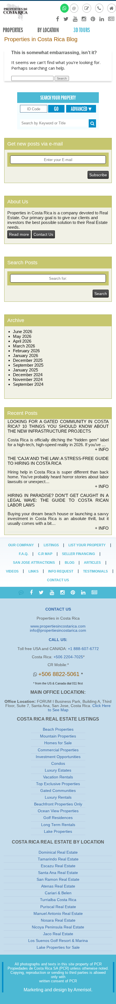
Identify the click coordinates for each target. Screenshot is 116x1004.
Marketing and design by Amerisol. (58, 989)
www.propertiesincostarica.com (58, 626)
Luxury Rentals (58, 797)
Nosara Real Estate (58, 920)
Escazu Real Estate (58, 866)
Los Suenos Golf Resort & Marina (58, 941)
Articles (92, 563)
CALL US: (58, 640)
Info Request (60, 571)
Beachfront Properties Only (58, 804)
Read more (19, 234)
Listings (51, 545)
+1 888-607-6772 (83, 649)
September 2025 (28, 365)
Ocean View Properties (58, 811)
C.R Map (45, 554)
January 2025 (25, 369)
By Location (48, 30)
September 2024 (28, 384)
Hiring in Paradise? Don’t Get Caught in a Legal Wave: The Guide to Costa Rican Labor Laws (58, 500)
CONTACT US (58, 609)
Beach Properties (58, 729)
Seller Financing (78, 554)
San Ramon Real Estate (58, 879)
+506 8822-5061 (59, 674)
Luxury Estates (58, 770)
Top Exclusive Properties (58, 784)
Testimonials (95, 571)
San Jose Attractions (34, 563)
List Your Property (87, 545)
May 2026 (22, 336)
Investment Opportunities (58, 757)
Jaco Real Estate (58, 934)
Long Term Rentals (58, 825)
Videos (12, 571)
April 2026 (22, 341)
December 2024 (28, 374)
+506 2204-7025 (68, 657)
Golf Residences (58, 818)
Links (33, 571)
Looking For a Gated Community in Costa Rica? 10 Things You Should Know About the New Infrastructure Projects (58, 426)
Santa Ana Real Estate (58, 873)
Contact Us (43, 234)
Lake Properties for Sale (58, 947)
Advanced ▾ (81, 109)
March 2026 (24, 346)
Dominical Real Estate (58, 852)
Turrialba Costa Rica (58, 900)
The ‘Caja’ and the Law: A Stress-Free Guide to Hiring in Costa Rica (58, 461)
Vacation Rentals (58, 777)
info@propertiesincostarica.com (58, 630)
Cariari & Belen (58, 893)
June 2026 (22, 331)
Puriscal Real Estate (58, 907)
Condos (58, 763)
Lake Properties (58, 831)
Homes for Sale (58, 743)
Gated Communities (58, 791)
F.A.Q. (23, 554)
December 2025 (28, 360)
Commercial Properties (58, 750)
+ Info (102, 449)
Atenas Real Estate (58, 886)
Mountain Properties (58, 736)
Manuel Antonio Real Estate (58, 913)
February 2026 (26, 350)
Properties (13, 30)
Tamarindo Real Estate (58, 859)
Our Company (21, 545)
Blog (69, 563)
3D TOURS (81, 30)
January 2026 (25, 355)
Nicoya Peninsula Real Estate (58, 927)
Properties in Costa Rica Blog (40, 39)
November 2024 (28, 379)
